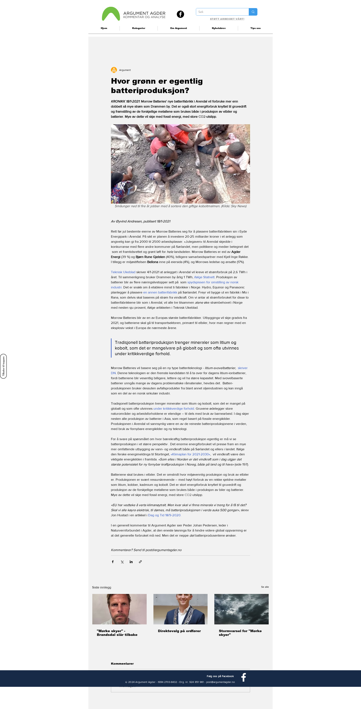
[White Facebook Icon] (243, 677)
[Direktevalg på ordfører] (180, 609)
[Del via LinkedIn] (131, 561)
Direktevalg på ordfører (179, 631)
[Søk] (253, 11)
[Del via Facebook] (113, 561)
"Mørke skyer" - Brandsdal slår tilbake (117, 633)
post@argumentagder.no (220, 681)
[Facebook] (180, 14)
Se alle (265, 586)
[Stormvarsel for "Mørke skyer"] (241, 609)
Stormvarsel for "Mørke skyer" (240, 633)
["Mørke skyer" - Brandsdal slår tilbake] (119, 609)
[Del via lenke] (140, 561)
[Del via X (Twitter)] (122, 561)
